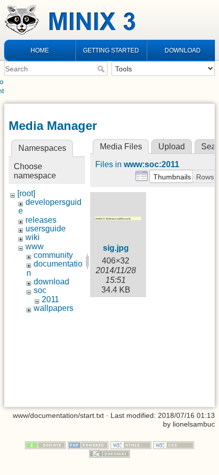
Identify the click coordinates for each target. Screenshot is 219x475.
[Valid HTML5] (131, 444)
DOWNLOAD (183, 50)
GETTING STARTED (111, 50)
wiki (32, 237)
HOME (40, 50)
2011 (50, 299)
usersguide (45, 228)
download (51, 281)
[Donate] (45, 444)
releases (41, 220)
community (53, 255)
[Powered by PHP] (88, 444)
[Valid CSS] (173, 444)
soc (40, 290)
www (34, 246)
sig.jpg (116, 248)
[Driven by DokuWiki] (109, 453)
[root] (26, 193)
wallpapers (53, 308)
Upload (171, 146)
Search (102, 68)
